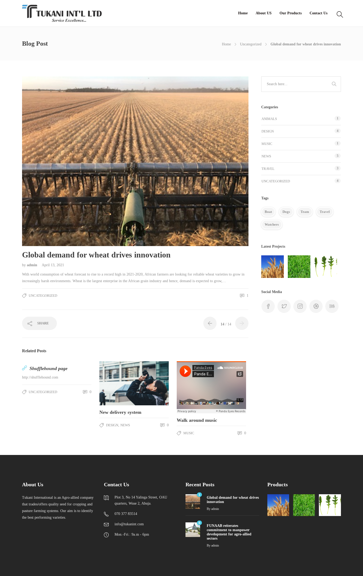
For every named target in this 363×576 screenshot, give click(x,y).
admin (32, 265)
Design (112, 425)
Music (188, 433)
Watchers (272, 224)
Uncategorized (250, 44)
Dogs (286, 212)
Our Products (291, 13)
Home (243, 13)
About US (264, 13)
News (125, 425)
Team (305, 212)
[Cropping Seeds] (272, 266)
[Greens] (325, 266)
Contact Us (318, 13)
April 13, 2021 (53, 265)
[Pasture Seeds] (299, 266)
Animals (269, 119)
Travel (268, 169)
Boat (268, 212)
